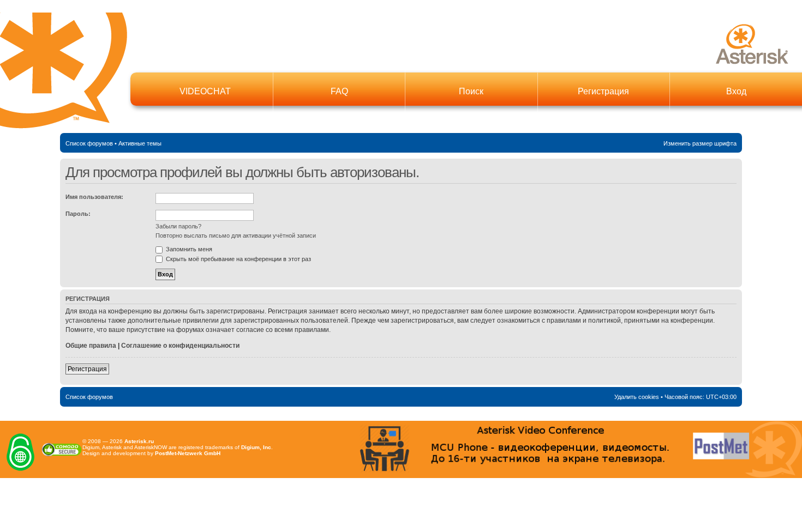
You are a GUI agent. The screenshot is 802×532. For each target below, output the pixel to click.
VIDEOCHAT (205, 91)
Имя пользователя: (94, 197)
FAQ (339, 91)
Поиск (471, 91)
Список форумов (89, 143)
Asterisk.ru (139, 441)
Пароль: (78, 213)
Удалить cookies (636, 397)
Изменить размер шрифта (700, 143)
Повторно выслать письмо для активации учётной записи (235, 235)
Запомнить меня (188, 249)
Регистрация (603, 91)
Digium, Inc (256, 447)
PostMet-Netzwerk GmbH (187, 453)
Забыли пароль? (178, 226)
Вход (736, 91)
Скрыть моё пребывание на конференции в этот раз (237, 259)
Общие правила (90, 345)
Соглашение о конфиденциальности (180, 345)
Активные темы (139, 143)
